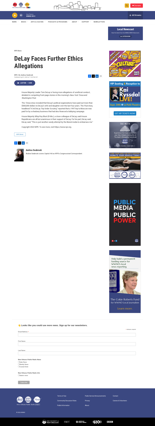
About (74, 22)
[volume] (21, 15)
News (14, 22)
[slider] (24, 15)
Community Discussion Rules (66, 400)
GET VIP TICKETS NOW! (125, 113)
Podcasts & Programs (57, 22)
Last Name (21, 350)
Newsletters (99, 22)
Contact (115, 396)
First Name (21, 341)
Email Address (23, 332)
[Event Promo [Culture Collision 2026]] (125, 64)
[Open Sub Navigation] (18, 22)
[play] (14, 15)
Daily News (23, 362)
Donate (137, 5)
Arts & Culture (37, 22)
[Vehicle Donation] (125, 166)
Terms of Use (61, 396)
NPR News (18, 51)
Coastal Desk (23, 367)
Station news (23, 375)
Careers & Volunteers (120, 400)
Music (23, 22)
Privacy (87, 400)
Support (85, 22)
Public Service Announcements (95, 396)
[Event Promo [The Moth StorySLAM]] (125, 135)
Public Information (63, 405)
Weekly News (23, 364)
